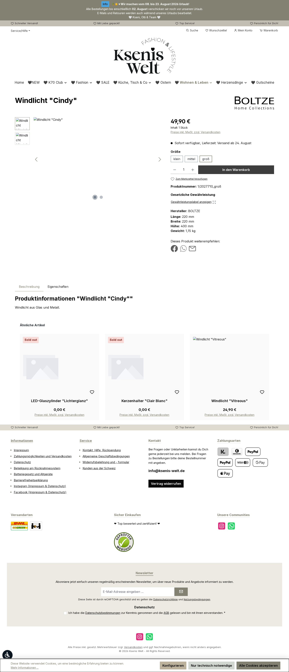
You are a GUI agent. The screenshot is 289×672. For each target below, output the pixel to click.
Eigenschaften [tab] (58, 287)
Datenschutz (22, 462)
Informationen (22, 441)
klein (176, 159)
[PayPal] (253, 451)
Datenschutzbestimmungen (102, 612)
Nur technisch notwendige (211, 665)
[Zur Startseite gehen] (144, 56)
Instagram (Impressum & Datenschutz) (40, 486)
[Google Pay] (260, 462)
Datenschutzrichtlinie (165, 599)
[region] (89, 159)
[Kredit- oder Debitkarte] (243, 462)
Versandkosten (133, 647)
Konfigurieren (173, 665)
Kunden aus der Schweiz (99, 468)
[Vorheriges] (37, 159)
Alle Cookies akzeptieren (258, 665)
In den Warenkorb (236, 170)
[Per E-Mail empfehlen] (192, 248)
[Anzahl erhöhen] (193, 169)
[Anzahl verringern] (175, 169)
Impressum (21, 450)
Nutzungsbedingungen (197, 599)
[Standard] (19, 526)
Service (86, 441)
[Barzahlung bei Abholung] (237, 451)
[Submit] (181, 591)
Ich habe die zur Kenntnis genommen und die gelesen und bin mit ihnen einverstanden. (146, 612)
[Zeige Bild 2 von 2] (101, 197)
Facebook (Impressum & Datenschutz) (40, 492)
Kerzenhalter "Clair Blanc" (144, 401)
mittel (191, 159)
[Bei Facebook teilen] (174, 248)
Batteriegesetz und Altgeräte (33, 474)
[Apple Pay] (225, 473)
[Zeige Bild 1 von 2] (95, 197)
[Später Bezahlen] (225, 462)
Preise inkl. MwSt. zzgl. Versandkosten (195, 132)
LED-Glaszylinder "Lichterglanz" (59, 401)
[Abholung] (36, 526)
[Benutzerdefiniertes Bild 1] (124, 542)
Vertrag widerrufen (166, 484)
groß (205, 159)
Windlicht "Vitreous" (229, 401)
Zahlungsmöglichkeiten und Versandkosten (43, 456)
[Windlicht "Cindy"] (98, 159)
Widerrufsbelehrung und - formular (106, 462)
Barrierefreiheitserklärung (31, 480)
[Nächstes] (160, 159)
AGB (166, 612)
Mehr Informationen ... (25, 667)
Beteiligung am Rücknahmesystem (37, 468)
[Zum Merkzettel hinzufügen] (92, 392)
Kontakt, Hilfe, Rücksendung (102, 450)
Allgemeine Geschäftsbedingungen (106, 456)
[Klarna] (223, 451)
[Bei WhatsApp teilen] (183, 248)
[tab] (29, 286)
